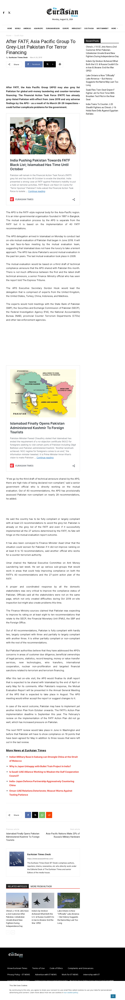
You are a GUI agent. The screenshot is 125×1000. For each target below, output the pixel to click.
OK (113, 996)
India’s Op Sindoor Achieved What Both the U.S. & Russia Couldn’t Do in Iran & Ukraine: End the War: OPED (43, 917)
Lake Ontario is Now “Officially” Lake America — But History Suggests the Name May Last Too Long (68, 917)
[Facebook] (4, 13)
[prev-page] (8, 932)
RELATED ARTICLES (17, 886)
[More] (60, 64)
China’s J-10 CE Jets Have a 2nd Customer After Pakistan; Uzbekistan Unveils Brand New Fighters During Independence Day (102, 52)
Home (8, 35)
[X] (9, 13)
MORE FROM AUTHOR (41, 886)
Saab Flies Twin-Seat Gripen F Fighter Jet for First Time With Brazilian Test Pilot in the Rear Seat (100, 95)
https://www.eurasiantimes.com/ (40, 859)
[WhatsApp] (42, 815)
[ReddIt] (49, 815)
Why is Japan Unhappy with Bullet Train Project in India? (40, 766)
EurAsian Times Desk (18, 57)
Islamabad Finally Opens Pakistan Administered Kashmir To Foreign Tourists (22, 836)
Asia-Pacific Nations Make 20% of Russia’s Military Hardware (63, 835)
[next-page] (13, 932)
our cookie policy (71, 992)
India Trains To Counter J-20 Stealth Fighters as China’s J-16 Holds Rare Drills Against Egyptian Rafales (102, 109)
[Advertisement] (43, 77)
